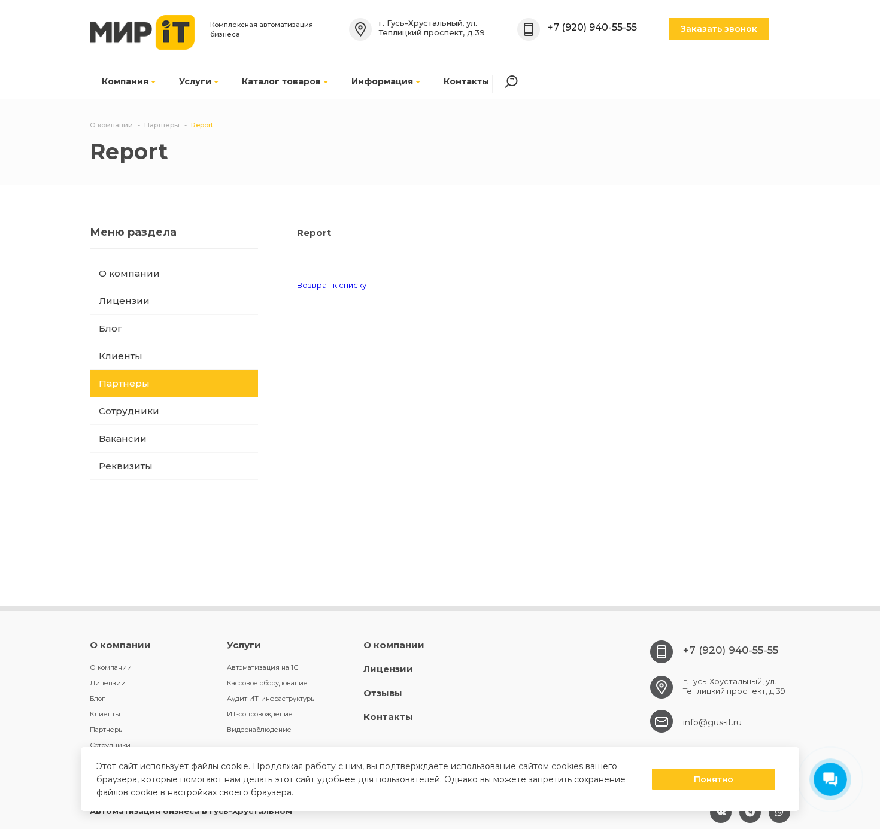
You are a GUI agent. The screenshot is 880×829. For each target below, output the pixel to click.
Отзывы (382, 693)
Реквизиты (126, 466)
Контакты (466, 81)
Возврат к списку (331, 285)
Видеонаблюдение (259, 729)
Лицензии (124, 300)
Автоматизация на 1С (262, 667)
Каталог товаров (281, 81)
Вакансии (123, 438)
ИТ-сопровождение (260, 714)
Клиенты (120, 356)
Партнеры (124, 383)
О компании (129, 273)
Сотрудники (129, 411)
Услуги (195, 81)
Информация (382, 81)
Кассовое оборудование (267, 683)
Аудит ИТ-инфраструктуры (271, 698)
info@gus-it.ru (712, 722)
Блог (110, 328)
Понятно (713, 779)
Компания (125, 81)
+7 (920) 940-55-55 (592, 27)
